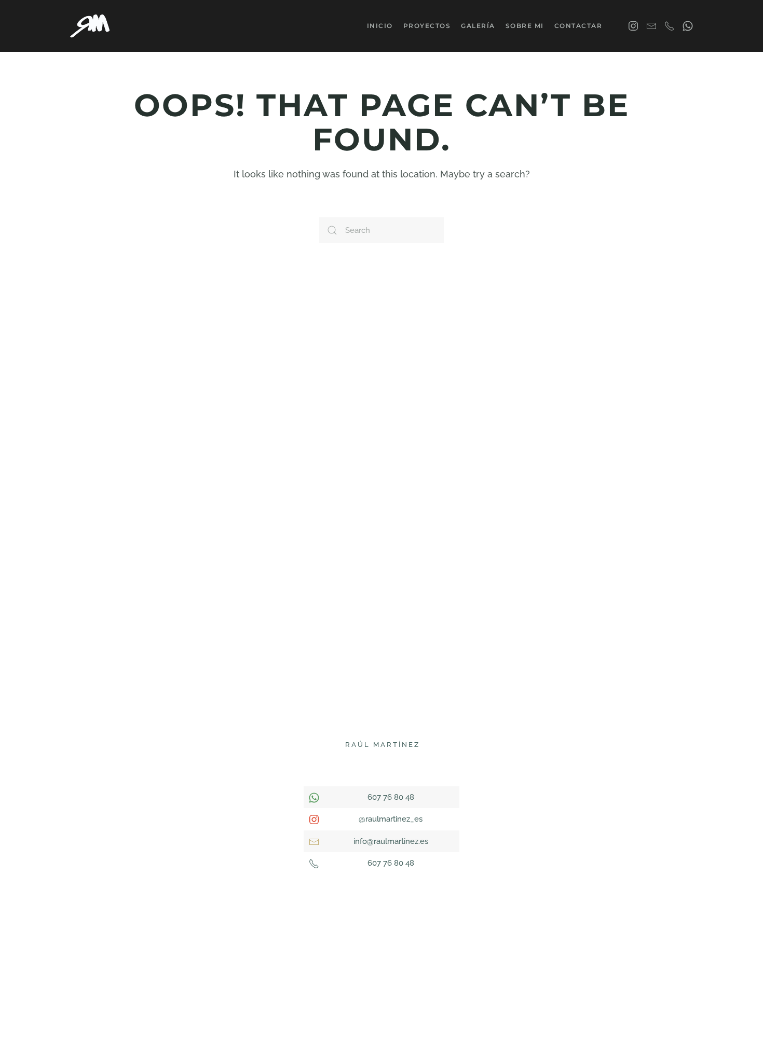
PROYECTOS (427, 26)
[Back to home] (91, 26)
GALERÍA (478, 26)
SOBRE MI (525, 26)
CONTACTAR (578, 26)
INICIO (380, 26)
